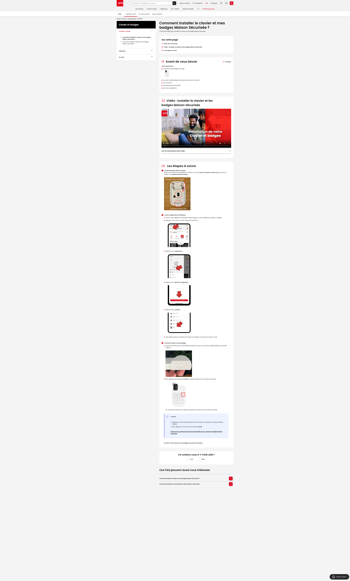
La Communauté (144, 14)
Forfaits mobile (151, 9)
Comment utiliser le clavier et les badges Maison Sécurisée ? (179, 478)
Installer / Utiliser (125, 31)
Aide (206, 3)
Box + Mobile (175, 9)
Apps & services (185, 3)
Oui (192, 459)
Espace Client (232, 3)
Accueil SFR (120, 3)
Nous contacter (157, 14)
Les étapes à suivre (169, 50)
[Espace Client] (231, 3)
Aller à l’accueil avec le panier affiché (221, 3)
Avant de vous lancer (170, 44)
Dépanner (122, 51)
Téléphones (164, 9)
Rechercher (174, 3)
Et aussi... (122, 57)
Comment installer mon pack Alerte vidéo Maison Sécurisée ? (179, 484)
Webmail (226, 3)
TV (198, 9)
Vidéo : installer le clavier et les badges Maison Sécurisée (182, 47)
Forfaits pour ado (208, 9)
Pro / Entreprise (197, 3)
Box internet (139, 9)
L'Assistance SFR (131, 14)
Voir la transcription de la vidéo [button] (173, 151)
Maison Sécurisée (188, 9)
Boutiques (214, 3)
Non (203, 459)
